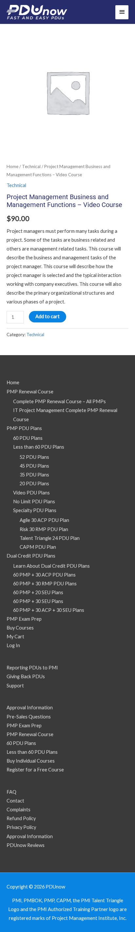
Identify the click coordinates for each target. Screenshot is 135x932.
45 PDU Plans (34, 466)
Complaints (18, 809)
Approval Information (30, 707)
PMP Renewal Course (30, 391)
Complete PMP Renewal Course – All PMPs (59, 401)
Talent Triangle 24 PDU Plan (50, 538)
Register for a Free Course (35, 769)
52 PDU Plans (34, 457)
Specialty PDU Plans (34, 510)
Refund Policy (21, 818)
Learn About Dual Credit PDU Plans (51, 566)
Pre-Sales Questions (29, 716)
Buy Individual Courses (31, 761)
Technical (31, 166)
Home (12, 166)
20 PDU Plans (34, 483)
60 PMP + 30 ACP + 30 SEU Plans (48, 610)
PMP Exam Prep (24, 619)
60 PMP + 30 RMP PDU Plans (45, 583)
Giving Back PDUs (26, 676)
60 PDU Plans (28, 438)
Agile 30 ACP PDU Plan (44, 520)
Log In (13, 645)
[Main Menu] (121, 12)
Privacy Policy (21, 827)
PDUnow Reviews (26, 845)
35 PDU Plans (34, 474)
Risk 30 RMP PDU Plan (44, 529)
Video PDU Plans (31, 492)
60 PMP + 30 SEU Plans (38, 601)
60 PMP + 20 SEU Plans (38, 592)
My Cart (15, 636)
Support (15, 685)
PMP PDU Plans (24, 428)
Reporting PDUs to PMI (32, 667)
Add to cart (47, 316)
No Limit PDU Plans (34, 501)
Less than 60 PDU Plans (38, 447)
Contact (15, 800)
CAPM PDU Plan (38, 547)
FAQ (11, 792)
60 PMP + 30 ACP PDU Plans (44, 575)
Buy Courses (20, 627)
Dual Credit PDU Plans (31, 556)
